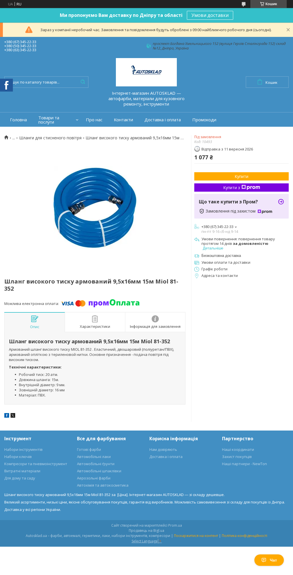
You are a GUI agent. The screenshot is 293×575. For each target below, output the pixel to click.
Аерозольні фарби (93, 478)
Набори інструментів (23, 449)
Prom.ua (175, 525)
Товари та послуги (48, 120)
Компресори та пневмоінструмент (35, 463)
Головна (18, 120)
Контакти (123, 120)
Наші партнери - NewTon (244, 463)
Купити (241, 176)
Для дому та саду (19, 478)
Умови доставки (210, 15)
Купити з (231, 187)
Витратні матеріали (22, 470)
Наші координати (238, 449)
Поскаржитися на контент (196, 535)
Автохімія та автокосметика (102, 485)
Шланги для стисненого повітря (50, 137)
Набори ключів (18, 456)
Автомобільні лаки (94, 456)
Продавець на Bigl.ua (146, 530)
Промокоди (204, 120)
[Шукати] (82, 82)
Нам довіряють (163, 449)
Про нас (94, 120)
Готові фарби (89, 449)
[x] (13, 416)
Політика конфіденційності (244, 535)
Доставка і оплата (162, 120)
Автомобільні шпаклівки (99, 470)
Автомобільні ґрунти (95, 463)
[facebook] (6, 416)
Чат (273, 560)
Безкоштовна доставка (221, 255)
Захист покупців (237, 456)
